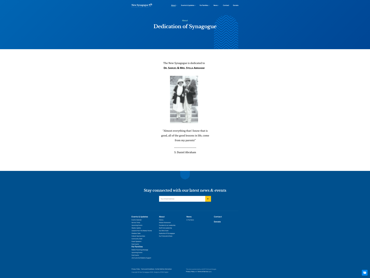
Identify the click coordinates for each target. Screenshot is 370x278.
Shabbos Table (136, 233)
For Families (204, 5)
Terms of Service (203, 271)
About (173, 5)
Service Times (136, 222)
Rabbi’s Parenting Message (140, 250)
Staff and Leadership (165, 228)
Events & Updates (187, 5)
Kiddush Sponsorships (138, 236)
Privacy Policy (136, 269)
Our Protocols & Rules (165, 236)
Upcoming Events (137, 225)
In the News (190, 220)
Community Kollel (137, 239)
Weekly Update (136, 228)
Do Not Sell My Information (163, 269)
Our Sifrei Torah (163, 231)
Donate (235, 5)
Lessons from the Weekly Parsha (142, 231)
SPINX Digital (164, 272)
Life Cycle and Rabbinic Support (141, 258)
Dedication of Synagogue (167, 233)
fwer (208, 199)
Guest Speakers (136, 241)
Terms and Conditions (147, 269)
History (161, 220)
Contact (226, 5)
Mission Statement (165, 222)
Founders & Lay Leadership (167, 225)
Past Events (135, 244)
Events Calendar (137, 220)
